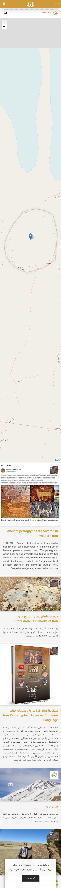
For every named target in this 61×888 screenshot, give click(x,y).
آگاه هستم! (30, 878)
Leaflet (57, 460)
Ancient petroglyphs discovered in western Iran (32, 534)
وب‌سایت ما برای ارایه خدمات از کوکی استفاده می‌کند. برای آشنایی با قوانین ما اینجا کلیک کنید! (30, 867)
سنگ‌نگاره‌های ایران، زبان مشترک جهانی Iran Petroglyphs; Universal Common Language (30, 715)
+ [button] (4, 22)
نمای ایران (52, 806)
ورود (4, 4)
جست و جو (5, 12)
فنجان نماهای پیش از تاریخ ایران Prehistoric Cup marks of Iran (36, 619)
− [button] (4, 27)
